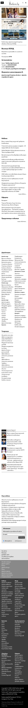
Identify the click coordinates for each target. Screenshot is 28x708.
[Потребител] (26, 3)
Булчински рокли (6, 262)
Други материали (20, 288)
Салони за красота (20, 262)
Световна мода (6, 599)
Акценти (9, 430)
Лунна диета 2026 (7, 647)
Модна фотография (18, 297)
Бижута (4, 310)
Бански (4, 296)
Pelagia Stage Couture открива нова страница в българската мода (12, 513)
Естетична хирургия (18, 264)
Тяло (3, 632)
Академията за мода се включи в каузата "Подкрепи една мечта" (14, 184)
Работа (17, 677)
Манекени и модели (7, 591)
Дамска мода (18, 582)
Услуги (17, 675)
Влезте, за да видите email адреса (16, 68)
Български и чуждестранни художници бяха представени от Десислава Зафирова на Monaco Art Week (13, 189)
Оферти (5, 197)
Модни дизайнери (7, 277)
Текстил (17, 273)
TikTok (19, 697)
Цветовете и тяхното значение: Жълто (7, 366)
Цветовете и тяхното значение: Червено (7, 361)
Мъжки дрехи (19, 657)
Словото (18, 702)
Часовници (5, 319)
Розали (13, 702)
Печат (17, 284)
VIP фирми (18, 323)
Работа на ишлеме (20, 281)
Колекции (17, 590)
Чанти (4, 311)
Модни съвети (19, 593)
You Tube (10, 699)
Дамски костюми (7, 573)
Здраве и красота (7, 601)
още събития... (21, 221)
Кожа (3, 628)
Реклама (4, 552)
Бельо (3, 273)
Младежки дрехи (6, 305)
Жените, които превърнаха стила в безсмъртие (12, 179)
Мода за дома (19, 597)
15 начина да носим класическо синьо (7, 371)
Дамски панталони (7, 575)
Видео (13, 430)
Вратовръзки (6, 294)
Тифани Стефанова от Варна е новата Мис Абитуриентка (13, 517)
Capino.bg (4, 706)
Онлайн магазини (20, 326)
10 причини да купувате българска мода (6, 376)
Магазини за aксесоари (18, 320)
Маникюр (4, 630)
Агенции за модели (20, 294)
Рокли (3, 565)
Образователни (19, 305)
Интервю (18, 591)
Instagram (4, 699)
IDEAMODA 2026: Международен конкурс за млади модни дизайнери (14, 521)
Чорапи (4, 315)
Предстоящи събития (10, 218)
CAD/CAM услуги (20, 283)
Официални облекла (7, 260)
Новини (4, 138)
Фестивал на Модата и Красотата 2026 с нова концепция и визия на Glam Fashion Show (14, 442)
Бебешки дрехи (6, 304)
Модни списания (19, 307)
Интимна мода (6, 608)
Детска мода (19, 586)
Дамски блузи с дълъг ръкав (6, 351)
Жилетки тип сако (7, 335)
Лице (3, 622)
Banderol (17, 628)
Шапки (4, 317)
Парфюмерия (18, 256)
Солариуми (18, 267)
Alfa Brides (18, 626)
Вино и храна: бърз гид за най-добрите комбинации (13, 142)
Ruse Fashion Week (7, 648)
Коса (3, 624)
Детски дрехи (6, 302)
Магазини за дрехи (20, 315)
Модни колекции (6, 582)
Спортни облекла (7, 264)
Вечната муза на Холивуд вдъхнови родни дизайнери (14, 155)
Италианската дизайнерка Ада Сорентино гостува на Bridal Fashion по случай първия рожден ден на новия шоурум (13, 168)
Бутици (4, 279)
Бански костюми (7, 275)
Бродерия (4, 200)
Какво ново (18, 324)
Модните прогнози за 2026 (7, 343)
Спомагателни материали (19, 276)
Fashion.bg (5, 42)
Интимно (4, 645)
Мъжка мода (18, 584)
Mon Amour (18, 633)
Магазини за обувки (20, 317)
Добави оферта (19, 681)
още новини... (22, 194)
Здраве (4, 639)
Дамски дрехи (6, 563)
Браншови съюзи (20, 304)
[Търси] (23, 3)
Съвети (4, 637)
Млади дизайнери (7, 595)
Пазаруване (18, 603)
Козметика (18, 258)
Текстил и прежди (20, 660)
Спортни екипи (6, 576)
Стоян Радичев (19, 635)
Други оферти (19, 679)
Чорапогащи (5, 271)
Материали (18, 673)
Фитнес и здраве (20, 269)
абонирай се (8, 540)
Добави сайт (5, 554)
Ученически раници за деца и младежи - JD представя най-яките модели (14, 146)
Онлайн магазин (6, 562)
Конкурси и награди (7, 593)
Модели (17, 300)
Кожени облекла (6, 268)
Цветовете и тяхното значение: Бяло (7, 355)
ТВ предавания (19, 311)
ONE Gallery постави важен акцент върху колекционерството (14, 175)
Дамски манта (6, 571)
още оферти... (22, 215)
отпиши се (18, 540)
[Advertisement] (14, 93)
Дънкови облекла (7, 290)
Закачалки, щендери (20, 279)
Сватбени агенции (20, 309)
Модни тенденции (20, 588)
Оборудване (18, 286)
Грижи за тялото (7, 603)
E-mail (5, 534)
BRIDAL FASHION (20, 632)
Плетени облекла (7, 266)
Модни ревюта (6, 584)
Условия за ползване (7, 556)
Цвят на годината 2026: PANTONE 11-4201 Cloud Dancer (7, 338)
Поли (3, 569)
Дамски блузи (6, 567)
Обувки (4, 321)
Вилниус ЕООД (11, 43)
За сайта (4, 551)
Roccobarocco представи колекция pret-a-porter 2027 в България (15, 450)
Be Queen (17, 630)
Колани (4, 313)
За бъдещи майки (7, 281)
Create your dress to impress (15, 704)
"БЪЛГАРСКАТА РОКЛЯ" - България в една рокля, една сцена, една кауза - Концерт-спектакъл (15, 467)
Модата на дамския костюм (7, 347)
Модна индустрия (7, 586)
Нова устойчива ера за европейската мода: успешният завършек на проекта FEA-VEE (13, 161)
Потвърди (21, 537)
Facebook (13, 697)
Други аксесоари (6, 323)
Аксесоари (5, 606)
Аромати (4, 605)
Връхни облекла (6, 258)
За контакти (5, 558)
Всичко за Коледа (20, 605)
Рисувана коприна (7, 269)
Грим (3, 626)
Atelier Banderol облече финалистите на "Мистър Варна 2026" (13, 151)
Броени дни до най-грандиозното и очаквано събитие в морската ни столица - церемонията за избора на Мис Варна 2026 (15, 458)
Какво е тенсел (6, 380)
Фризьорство (19, 260)
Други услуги (18, 290)
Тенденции (5, 597)
